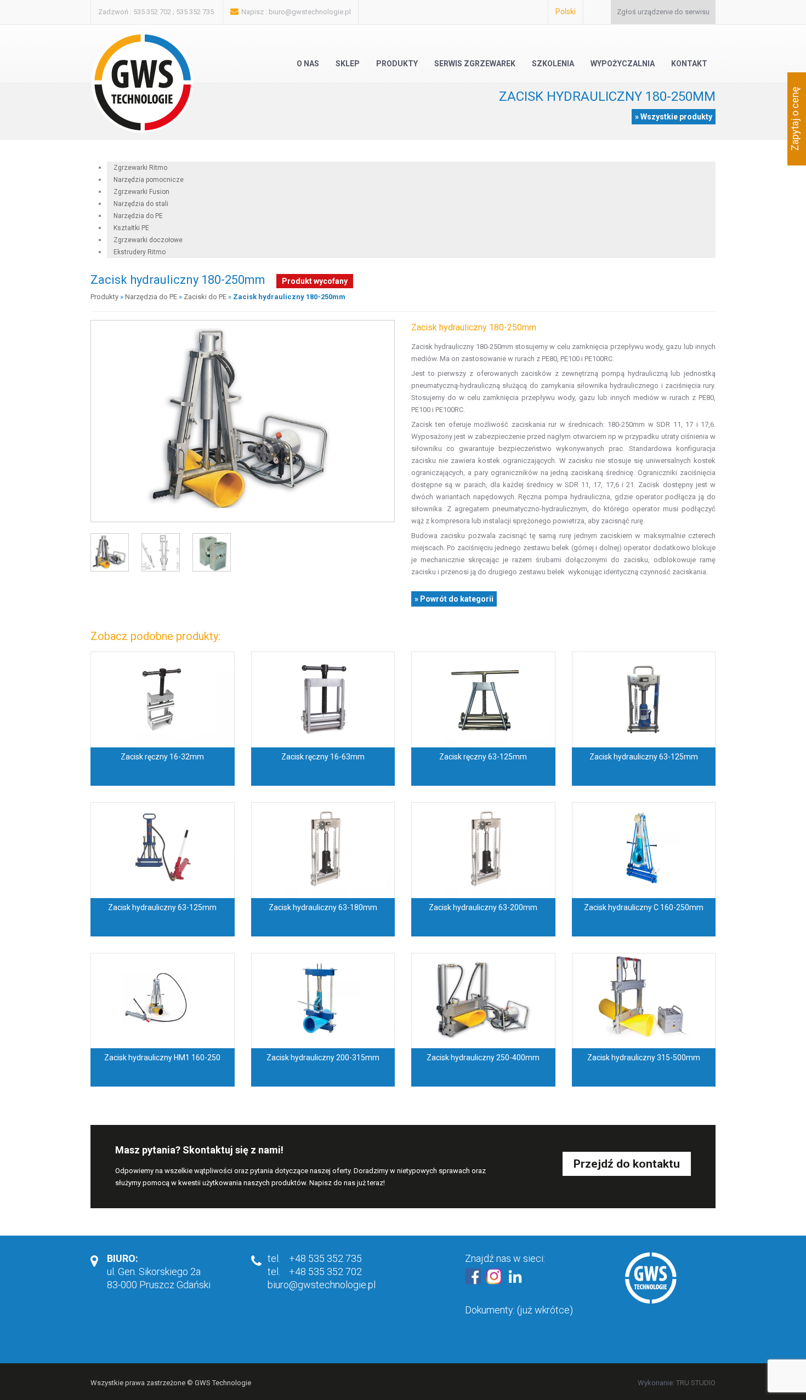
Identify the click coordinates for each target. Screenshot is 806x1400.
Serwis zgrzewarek (474, 63)
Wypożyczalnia (623, 63)
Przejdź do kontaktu (627, 1163)
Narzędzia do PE (151, 297)
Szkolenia (553, 63)
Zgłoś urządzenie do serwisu (663, 12)
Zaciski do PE (205, 297)
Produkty (397, 63)
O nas (308, 63)
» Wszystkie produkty (673, 116)
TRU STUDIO (696, 1383)
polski (565, 11)
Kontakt (689, 63)
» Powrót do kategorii (454, 599)
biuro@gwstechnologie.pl (310, 12)
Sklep (348, 63)
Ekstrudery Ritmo (139, 252)
